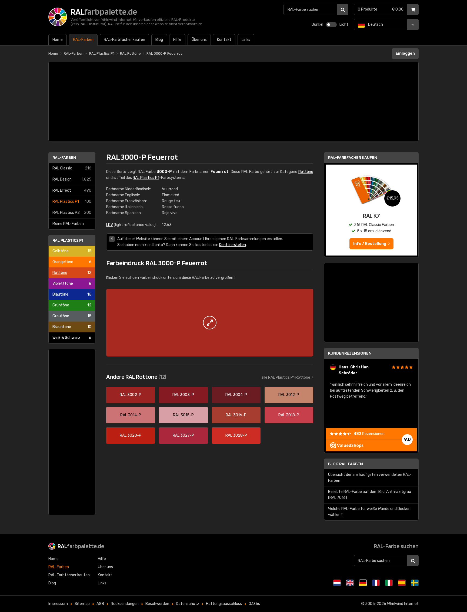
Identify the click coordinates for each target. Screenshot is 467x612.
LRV (109, 224)
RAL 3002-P (130, 394)
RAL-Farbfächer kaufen (352, 157)
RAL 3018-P (288, 415)
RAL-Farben (64, 157)
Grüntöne (71, 305)
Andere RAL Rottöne (136, 376)
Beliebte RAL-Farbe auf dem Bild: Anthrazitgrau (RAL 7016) (369, 494)
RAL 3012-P (288, 394)
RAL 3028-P (236, 435)
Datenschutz (187, 603)
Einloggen (405, 53)
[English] (350, 583)
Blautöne (71, 294)
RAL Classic (71, 168)
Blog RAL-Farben (345, 463)
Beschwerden (157, 603)
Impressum (58, 603)
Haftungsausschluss (224, 603)
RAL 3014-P (130, 415)
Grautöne (71, 316)
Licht (343, 24)
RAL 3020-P (130, 435)
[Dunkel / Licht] (331, 24)
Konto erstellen (232, 245)
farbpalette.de (81, 545)
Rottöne (71, 272)
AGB (100, 603)
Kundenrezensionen (350, 353)
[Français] (376, 583)
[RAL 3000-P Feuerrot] (209, 322)
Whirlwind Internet (403, 603)
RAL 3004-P (236, 394)
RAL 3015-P (183, 415)
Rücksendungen (125, 603)
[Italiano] (389, 583)
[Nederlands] (337, 583)
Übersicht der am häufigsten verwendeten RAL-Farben (369, 477)
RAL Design (71, 179)
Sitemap (82, 603)
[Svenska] (415, 583)
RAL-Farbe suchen (396, 545)
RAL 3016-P (236, 415)
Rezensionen (369, 433)
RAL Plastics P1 (71, 201)
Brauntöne (71, 327)
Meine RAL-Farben (68, 223)
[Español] (402, 583)
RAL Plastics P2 (71, 212)
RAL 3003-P (183, 394)
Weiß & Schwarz (71, 337)
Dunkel (317, 24)
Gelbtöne (71, 251)
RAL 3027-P (183, 435)
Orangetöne (71, 262)
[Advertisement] (233, 101)
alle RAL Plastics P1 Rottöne (285, 377)
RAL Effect (71, 190)
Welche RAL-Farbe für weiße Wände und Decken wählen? (369, 511)
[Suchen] (342, 9)
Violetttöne (71, 283)
